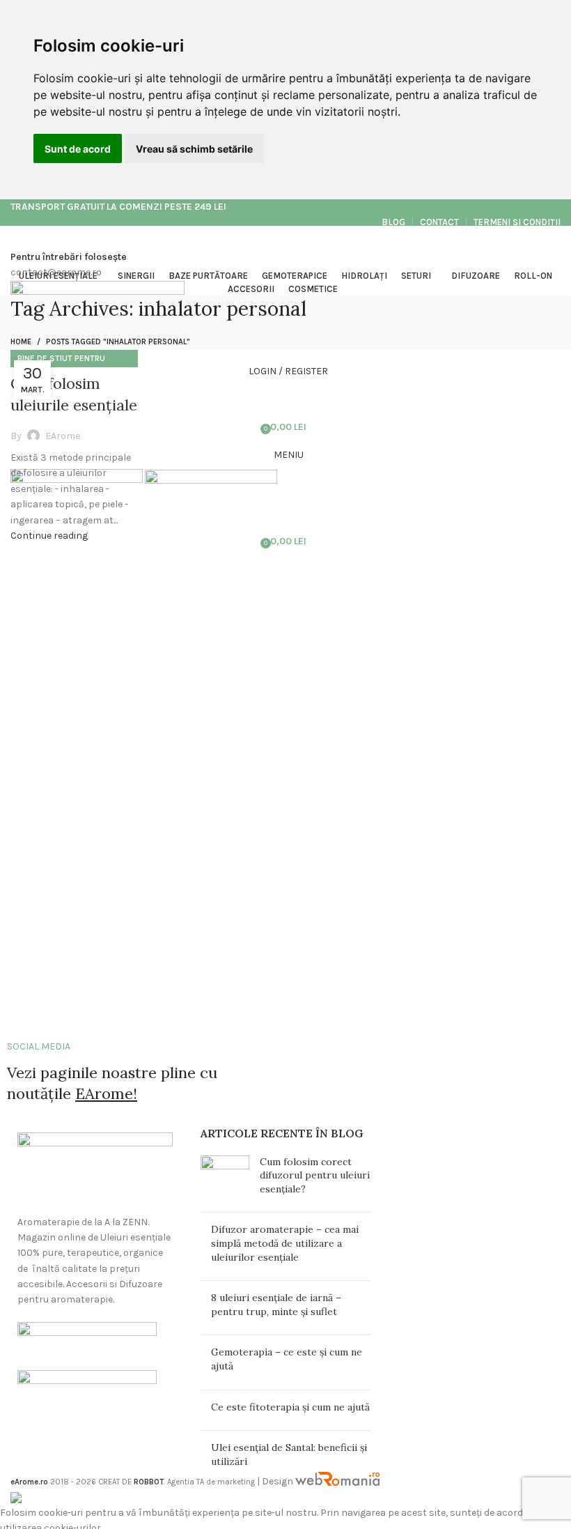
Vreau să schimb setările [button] (194, 149)
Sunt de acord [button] (78, 149)
